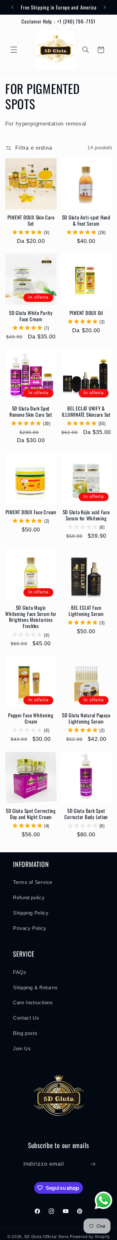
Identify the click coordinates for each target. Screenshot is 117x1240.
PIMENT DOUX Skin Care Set (31, 220)
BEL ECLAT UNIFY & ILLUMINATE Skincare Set (86, 411)
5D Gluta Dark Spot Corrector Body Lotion (86, 814)
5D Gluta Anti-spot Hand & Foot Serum (86, 220)
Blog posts (25, 1033)
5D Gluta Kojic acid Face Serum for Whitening (86, 515)
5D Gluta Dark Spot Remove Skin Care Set (30, 411)
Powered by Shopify (90, 1237)
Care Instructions (33, 1002)
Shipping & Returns (35, 987)
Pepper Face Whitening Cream (31, 718)
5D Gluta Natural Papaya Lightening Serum (86, 718)
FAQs (19, 972)
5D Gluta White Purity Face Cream (31, 316)
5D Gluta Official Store (46, 1237)
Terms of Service (32, 882)
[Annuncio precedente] (12, 7)
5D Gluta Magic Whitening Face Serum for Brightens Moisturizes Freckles (30, 617)
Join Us (22, 1048)
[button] (13, 49)
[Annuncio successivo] (105, 7)
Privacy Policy (29, 928)
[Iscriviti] (92, 1164)
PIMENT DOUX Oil (86, 313)
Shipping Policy (30, 913)
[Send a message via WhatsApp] (103, 1200)
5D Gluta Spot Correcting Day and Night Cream (31, 814)
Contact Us (26, 1018)
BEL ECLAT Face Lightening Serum (86, 611)
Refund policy (29, 897)
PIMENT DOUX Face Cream (31, 512)
